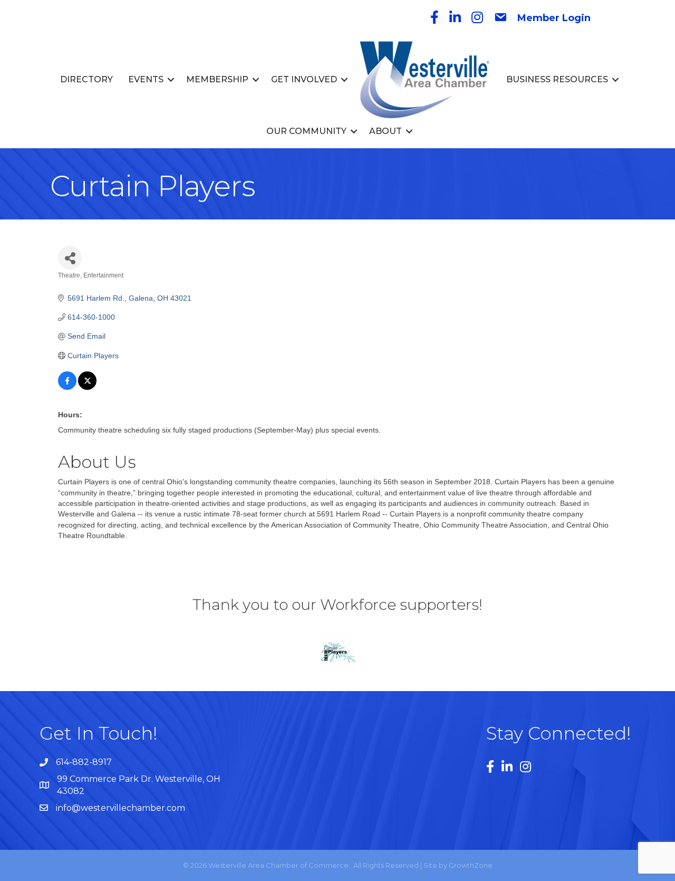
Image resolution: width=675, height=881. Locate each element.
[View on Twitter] (87, 387)
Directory (86, 79)
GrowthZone (471, 865)
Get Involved (304, 79)
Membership (217, 79)
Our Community (306, 131)
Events (145, 79)
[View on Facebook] (67, 387)
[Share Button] (70, 258)
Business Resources (557, 79)
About (385, 131)
